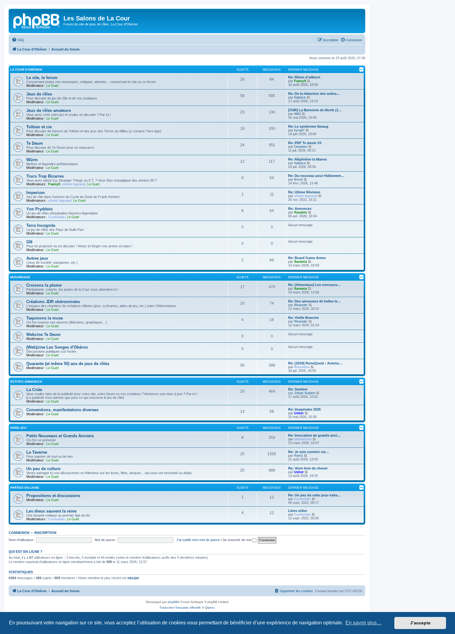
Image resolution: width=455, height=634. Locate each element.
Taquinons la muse (44, 318)
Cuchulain (56, 217)
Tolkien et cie (39, 127)
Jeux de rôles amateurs (48, 110)
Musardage (20, 277)
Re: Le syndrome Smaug (308, 126)
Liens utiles (297, 511)
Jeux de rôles (39, 94)
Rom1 (298, 455)
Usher (299, 413)
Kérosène (302, 367)
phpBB (173, 602)
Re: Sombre (297, 389)
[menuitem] (18, 40)
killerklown (303, 439)
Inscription (45, 533)
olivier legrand (73, 184)
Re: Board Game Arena (307, 258)
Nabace (300, 97)
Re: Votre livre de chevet (307, 468)
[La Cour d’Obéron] (36, 20)
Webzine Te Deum (43, 334)
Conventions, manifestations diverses (62, 409)
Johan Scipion (304, 393)
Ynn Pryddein (39, 209)
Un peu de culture (43, 468)
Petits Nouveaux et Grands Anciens (60, 436)
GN (29, 242)
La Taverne (36, 452)
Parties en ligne (24, 487)
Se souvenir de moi (237, 540)
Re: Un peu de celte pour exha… (314, 495)
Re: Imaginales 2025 (304, 409)
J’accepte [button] (420, 622)
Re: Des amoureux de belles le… (314, 301)
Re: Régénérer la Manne (307, 159)
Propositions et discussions (53, 495)
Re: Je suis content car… (308, 452)
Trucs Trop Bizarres (45, 176)
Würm (32, 159)
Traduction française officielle (180, 607)
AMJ (297, 114)
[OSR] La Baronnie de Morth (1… (315, 110)
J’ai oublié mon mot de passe (198, 540)
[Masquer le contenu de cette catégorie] (361, 69)
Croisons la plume (44, 285)
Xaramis (300, 212)
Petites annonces (26, 381)
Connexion (19, 533)
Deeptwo (300, 146)
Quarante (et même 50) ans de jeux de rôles (67, 363)
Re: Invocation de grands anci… (314, 435)
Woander (301, 305)
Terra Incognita (40, 225)
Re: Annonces (299, 208)
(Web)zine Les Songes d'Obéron (57, 347)
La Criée (34, 389)
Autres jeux (37, 258)
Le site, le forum (42, 77)
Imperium (35, 192)
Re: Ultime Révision (304, 192)
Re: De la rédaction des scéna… (314, 93)
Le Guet (52, 85)
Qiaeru (209, 607)
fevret (298, 179)
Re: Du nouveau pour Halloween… (316, 176)
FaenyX (300, 81)
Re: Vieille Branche (303, 317)
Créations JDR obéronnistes (53, 301)
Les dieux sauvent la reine (51, 511)
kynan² (299, 130)
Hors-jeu (18, 427)
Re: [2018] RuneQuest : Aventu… (315, 363)
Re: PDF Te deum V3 (304, 143)
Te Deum (34, 143)
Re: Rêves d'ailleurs (304, 77)
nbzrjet (133, 578)
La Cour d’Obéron (26, 69)
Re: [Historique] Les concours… (314, 285)
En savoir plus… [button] (363, 622)
